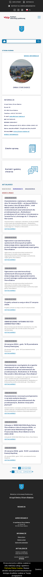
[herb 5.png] (21, 28)
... (22, 471)
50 (26, 468)
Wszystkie (6, 189)
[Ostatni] (32, 472)
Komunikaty (18, 189)
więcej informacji (31, 56)
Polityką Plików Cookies (13, 568)
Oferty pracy (8, 193)
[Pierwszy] (10, 472)
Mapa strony (16, 2)
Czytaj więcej (10, 229)
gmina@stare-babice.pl (17, 116)
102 (26, 471)
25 (23, 468)
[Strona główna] (4, 41)
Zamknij (38, 569)
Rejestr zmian (21, 540)
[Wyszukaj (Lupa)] (38, 41)
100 (29, 468)
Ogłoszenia (30, 189)
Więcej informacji (11, 134)
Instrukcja (30, 2)
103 (30, 471)
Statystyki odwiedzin (21, 542)
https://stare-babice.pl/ (21, 131)
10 (19, 468)
